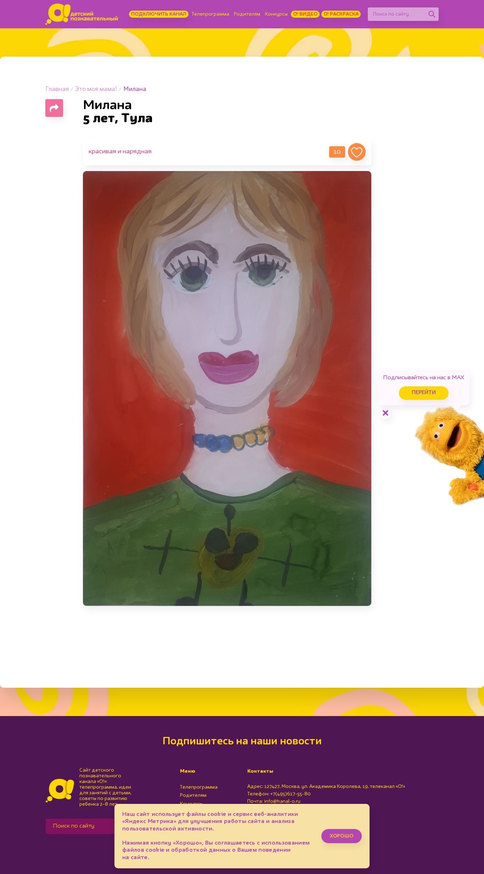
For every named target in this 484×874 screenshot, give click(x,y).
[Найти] (432, 14)
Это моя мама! (96, 89)
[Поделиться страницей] (54, 108)
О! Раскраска (341, 14)
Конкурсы (276, 14)
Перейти (424, 393)
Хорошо (341, 836)
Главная (57, 89)
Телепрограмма (210, 14)
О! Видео (305, 14)
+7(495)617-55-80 (290, 794)
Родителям (247, 14)
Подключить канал (158, 14)
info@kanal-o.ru (282, 801)
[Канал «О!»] (81, 14)
